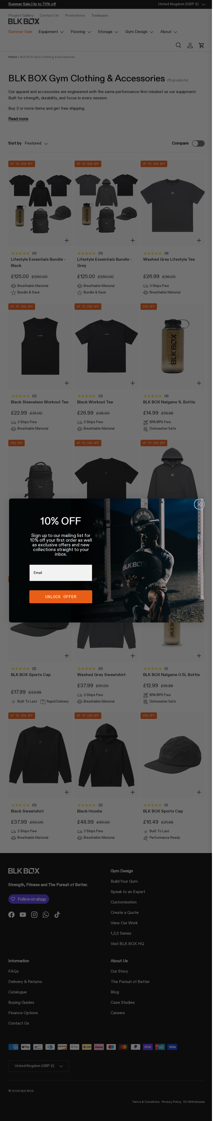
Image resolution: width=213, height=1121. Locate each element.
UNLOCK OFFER (59, 596)
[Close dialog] (197, 504)
